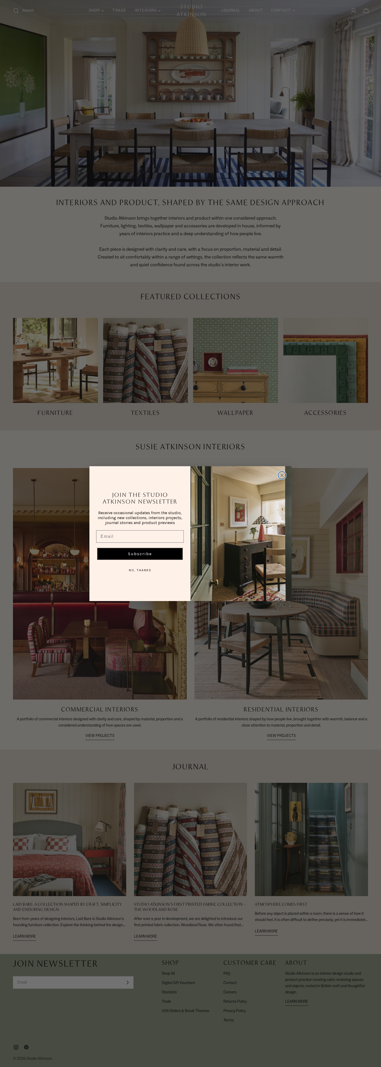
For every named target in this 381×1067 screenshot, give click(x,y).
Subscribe (140, 553)
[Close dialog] (282, 475)
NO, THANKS (140, 570)
